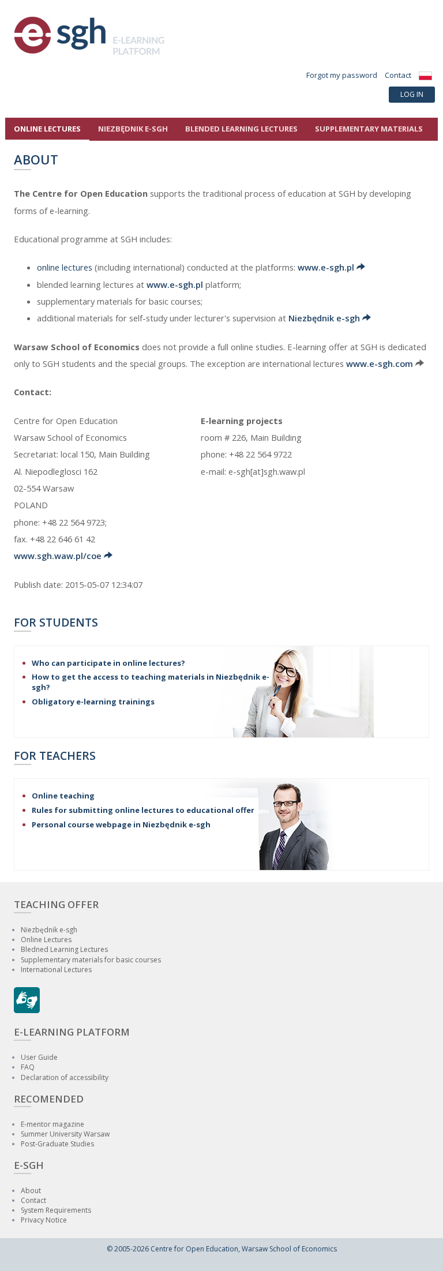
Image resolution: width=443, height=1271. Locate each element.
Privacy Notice (44, 1220)
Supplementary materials (369, 128)
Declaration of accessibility (64, 1077)
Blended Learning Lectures (241, 128)
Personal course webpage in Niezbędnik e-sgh (121, 824)
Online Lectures (47, 128)
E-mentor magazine (52, 1124)
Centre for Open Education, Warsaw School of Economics (244, 1249)
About (31, 1190)
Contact (398, 75)
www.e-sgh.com (379, 363)
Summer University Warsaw (65, 1134)
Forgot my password (341, 75)
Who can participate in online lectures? (108, 663)
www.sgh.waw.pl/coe (59, 555)
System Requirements (56, 1210)
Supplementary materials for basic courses (91, 960)
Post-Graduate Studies (57, 1144)
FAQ (28, 1067)
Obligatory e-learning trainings (93, 701)
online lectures (64, 267)
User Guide (39, 1057)
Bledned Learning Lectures (64, 949)
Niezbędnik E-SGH (133, 128)
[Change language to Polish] (425, 75)
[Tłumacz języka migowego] (27, 1010)
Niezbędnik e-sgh (325, 318)
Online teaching (63, 795)
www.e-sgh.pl (327, 267)
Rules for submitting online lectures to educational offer (143, 810)
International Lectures (56, 969)
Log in (411, 94)
